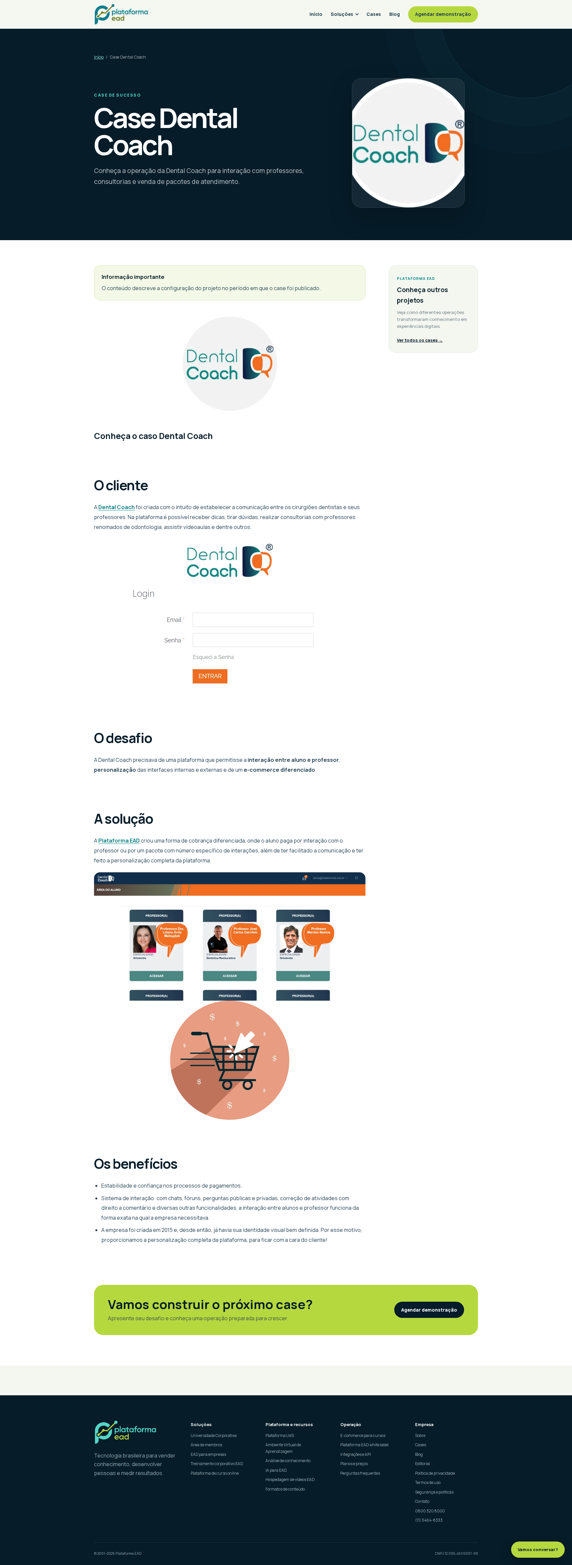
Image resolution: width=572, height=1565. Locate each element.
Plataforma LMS (279, 1435)
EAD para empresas (208, 1454)
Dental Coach (116, 507)
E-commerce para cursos (362, 1435)
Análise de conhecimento (287, 1460)
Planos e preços (354, 1463)
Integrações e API (355, 1454)
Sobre (420, 1435)
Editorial (422, 1463)
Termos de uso (428, 1482)
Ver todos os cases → (420, 340)
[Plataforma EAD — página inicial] (136, 1432)
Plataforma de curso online (215, 1473)
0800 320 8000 (430, 1511)
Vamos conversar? (538, 1549)
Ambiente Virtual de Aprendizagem (283, 1448)
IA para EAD (276, 1470)
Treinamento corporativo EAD (217, 1463)
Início (316, 14)
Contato (422, 1501)
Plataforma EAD (119, 840)
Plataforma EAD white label (364, 1445)
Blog (394, 14)
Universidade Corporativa (214, 1435)
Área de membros (206, 1445)
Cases (373, 14)
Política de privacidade (435, 1473)
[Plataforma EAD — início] (121, 14)
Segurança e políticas (434, 1492)
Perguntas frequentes (360, 1473)
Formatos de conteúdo (285, 1489)
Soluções (342, 14)
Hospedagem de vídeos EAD (289, 1479)
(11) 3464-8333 (429, 1520)
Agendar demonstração (443, 14)
